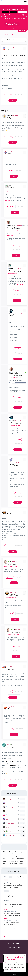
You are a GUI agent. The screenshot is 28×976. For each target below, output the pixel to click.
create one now (12, 969)
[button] (5, 12)
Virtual (5, 880)
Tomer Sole (7, 200)
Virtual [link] (15, 876)
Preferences (22, 12)
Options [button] (25, 34)
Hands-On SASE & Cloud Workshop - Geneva (14, 931)
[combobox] (14, 40)
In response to (10, 157)
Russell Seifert (20, 284)
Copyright (10, 973)
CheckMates (8, 936)
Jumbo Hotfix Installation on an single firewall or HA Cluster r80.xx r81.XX (13, 862)
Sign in (6, 962)
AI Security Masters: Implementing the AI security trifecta (13, 923)
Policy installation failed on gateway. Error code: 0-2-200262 (12, 852)
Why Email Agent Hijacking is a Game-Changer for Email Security (13, 914)
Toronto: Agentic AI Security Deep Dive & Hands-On (13, 896)
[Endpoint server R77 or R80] (25, 106)
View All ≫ (5, 840)
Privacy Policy (23, 7)
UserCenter (14, 974)
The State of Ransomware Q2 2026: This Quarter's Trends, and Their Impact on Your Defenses (14, 885)
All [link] (10, 876)
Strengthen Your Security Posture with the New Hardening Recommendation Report (14, 857)
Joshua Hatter (10, 235)
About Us (22, 973)
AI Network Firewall (8, 34)
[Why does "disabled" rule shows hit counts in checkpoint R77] (2, 106)
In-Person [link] (21, 876)
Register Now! (12, 24)
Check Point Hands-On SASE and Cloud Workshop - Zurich (13, 905)
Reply (13, 100)
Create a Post (22, 30)
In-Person (6, 891)
